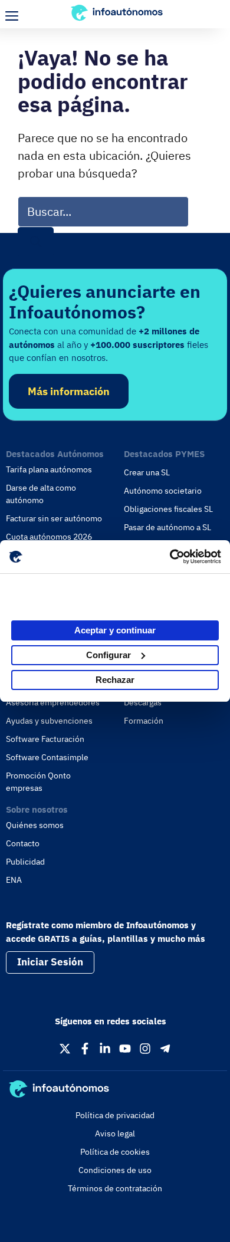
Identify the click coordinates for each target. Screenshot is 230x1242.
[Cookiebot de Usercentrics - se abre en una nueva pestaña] (169, 556)
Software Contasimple (47, 757)
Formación (143, 720)
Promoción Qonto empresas (38, 781)
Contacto (23, 843)
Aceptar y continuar (115, 630)
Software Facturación (45, 739)
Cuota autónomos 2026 (49, 536)
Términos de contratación (115, 1188)
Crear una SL (147, 472)
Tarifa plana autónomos (49, 469)
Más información (69, 391)
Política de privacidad (115, 1115)
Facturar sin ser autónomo (54, 518)
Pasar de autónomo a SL (167, 527)
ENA (14, 880)
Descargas (143, 702)
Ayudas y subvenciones (49, 720)
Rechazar (115, 680)
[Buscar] (36, 242)
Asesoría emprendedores (53, 702)
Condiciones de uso (115, 1170)
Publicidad (25, 861)
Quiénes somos (35, 825)
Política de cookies (115, 1151)
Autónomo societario (163, 490)
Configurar (108, 655)
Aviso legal (115, 1133)
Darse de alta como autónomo (41, 493)
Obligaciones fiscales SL (168, 509)
